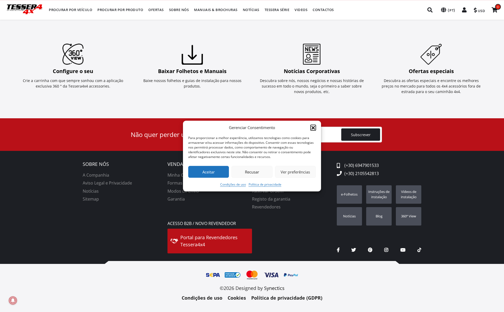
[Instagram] (386, 250)
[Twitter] (353, 250)
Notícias (91, 191)
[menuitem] (70, 10)
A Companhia (96, 175)
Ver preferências (295, 172)
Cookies (237, 298)
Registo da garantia (271, 199)
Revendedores (266, 207)
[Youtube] (402, 250)
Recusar (252, 172)
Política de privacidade (265, 184)
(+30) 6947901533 (361, 165)
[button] (313, 127)
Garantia (176, 199)
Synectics (274, 288)
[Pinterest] (370, 250)
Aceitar (208, 172)
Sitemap (91, 199)
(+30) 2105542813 (361, 173)
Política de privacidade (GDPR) (286, 298)
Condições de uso (233, 184)
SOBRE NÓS (96, 164)
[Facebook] (338, 250)
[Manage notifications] (13, 300)
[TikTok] (419, 250)
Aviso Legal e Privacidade (107, 183)
